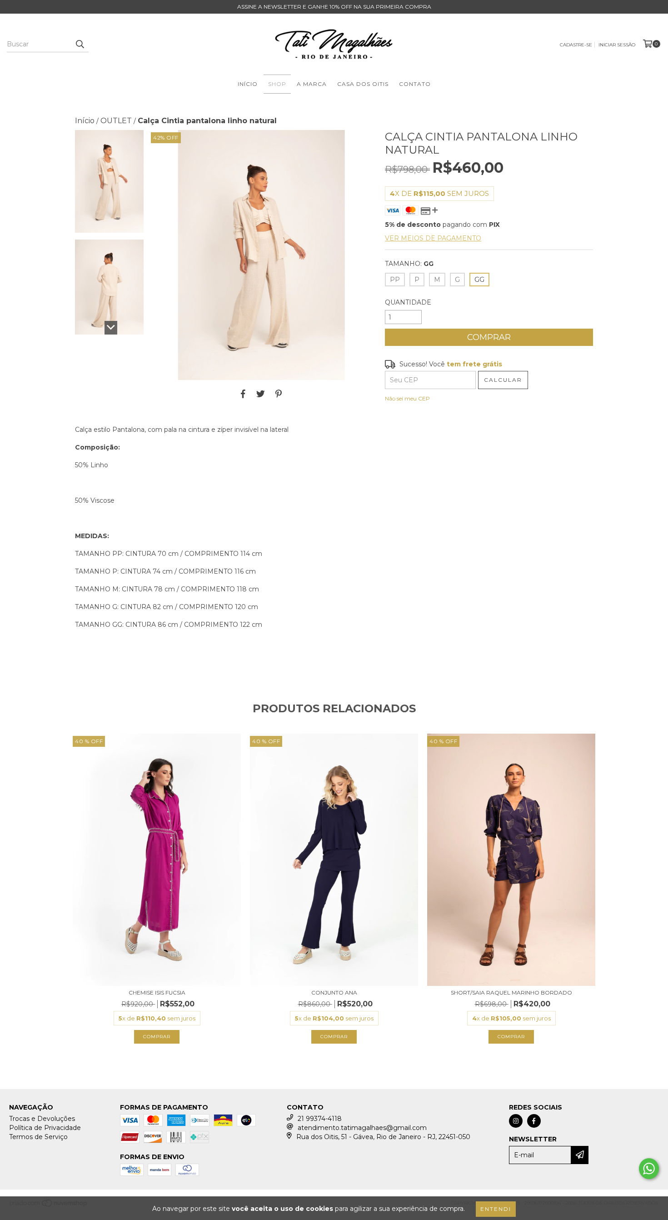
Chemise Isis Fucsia (157, 992)
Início (248, 83)
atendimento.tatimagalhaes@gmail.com (362, 1128)
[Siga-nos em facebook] (534, 1121)
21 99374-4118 (320, 1119)
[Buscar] (79, 44)
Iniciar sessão (616, 45)
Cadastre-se (576, 45)
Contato (415, 83)
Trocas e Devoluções (42, 1119)
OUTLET (116, 120)
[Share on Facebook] (243, 393)
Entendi (495, 1208)
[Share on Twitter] (260, 393)
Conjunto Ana (334, 992)
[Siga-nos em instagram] (516, 1121)
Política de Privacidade (45, 1128)
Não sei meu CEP (407, 398)
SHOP (277, 83)
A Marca (312, 83)
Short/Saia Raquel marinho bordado (511, 992)
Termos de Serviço (38, 1137)
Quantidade (408, 302)
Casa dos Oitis (363, 83)
